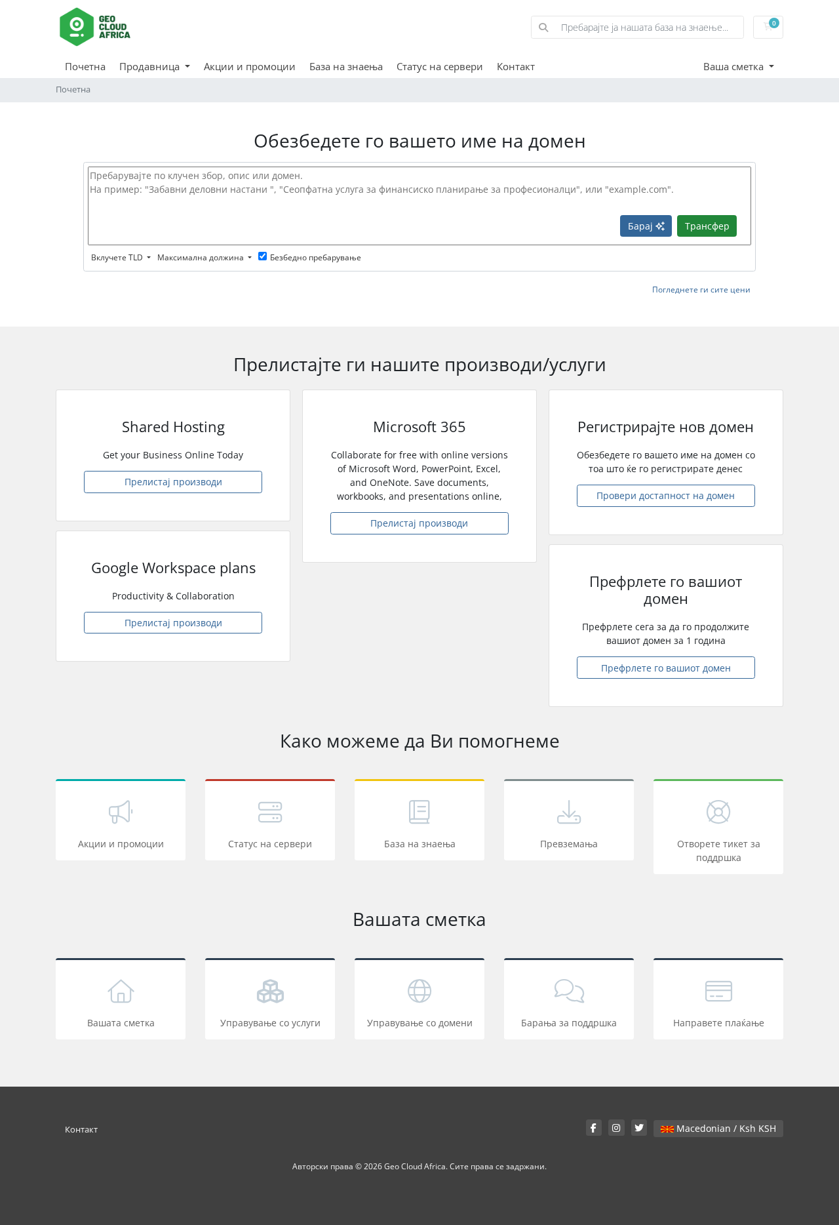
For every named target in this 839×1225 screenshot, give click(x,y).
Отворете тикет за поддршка (718, 850)
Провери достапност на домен (665, 495)
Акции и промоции (250, 66)
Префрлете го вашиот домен (666, 668)
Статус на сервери (440, 66)
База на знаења (346, 66)
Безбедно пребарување (315, 257)
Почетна (85, 66)
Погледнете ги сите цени (701, 289)
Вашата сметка (121, 1022)
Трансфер (707, 226)
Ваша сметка (734, 66)
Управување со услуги (270, 1022)
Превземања (569, 843)
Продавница (150, 66)
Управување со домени (420, 1022)
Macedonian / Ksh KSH (725, 1128)
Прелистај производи (173, 481)
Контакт (516, 66)
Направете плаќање (718, 1022)
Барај (641, 226)
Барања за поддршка (569, 1022)
